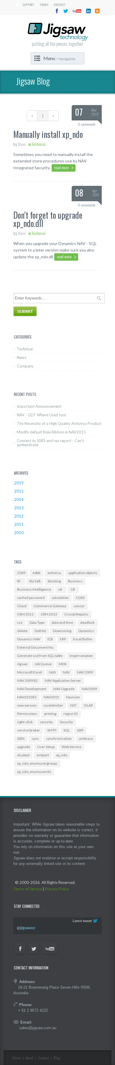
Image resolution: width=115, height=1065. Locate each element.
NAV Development (31, 689)
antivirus (54, 573)
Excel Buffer (83, 639)
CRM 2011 (25, 614)
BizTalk (35, 581)
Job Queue (43, 664)
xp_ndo (61, 755)
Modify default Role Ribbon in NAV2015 (51, 432)
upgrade (23, 747)
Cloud (22, 606)
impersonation (81, 655)
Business (75, 581)
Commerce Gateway (50, 606)
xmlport (43, 755)
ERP (63, 639)
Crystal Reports (76, 614)
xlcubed (23, 755)
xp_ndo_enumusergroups (37, 763)
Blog (57, 1057)
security (46, 722)
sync (35, 738)
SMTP (51, 730)
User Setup (46, 747)
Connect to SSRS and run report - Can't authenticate (50, 442)
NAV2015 (51, 697)
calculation (60, 597)
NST (73, 705)
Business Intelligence (34, 589)
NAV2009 (89, 689)
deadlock (87, 622)
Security (66, 722)
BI (18, 581)
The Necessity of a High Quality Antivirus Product (59, 423)
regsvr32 (70, 713)
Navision (73, 697)
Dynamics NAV (28, 639)
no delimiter (53, 705)
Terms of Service (27, 889)
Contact (59, 4)
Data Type (37, 622)
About (29, 1057)
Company (25, 366)
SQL (66, 730)
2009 (21, 573)
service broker (28, 730)
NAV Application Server (63, 680)
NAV (66, 672)
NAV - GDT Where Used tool (41, 415)
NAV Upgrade (64, 689)
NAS (52, 672)
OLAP (88, 705)
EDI (50, 639)
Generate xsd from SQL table (40, 655)
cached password (31, 597)
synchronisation (59, 738)
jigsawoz (27, 927)
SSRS (20, 738)
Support (28, 4)
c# (60, 589)
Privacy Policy (57, 889)
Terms (44, 4)
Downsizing (62, 631)
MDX (63, 664)
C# (72, 589)
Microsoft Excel (29, 672)
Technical (25, 349)
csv (19, 622)
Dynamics (86, 631)
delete (22, 631)
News (21, 357)
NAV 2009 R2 (27, 680)
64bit (36, 573)
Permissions (27, 713)
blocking (54, 581)
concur (79, 606)
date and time (62, 622)
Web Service (71, 747)
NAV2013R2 (27, 697)
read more (61, 167)
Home (16, 1057)
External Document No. (35, 647)
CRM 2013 (49, 614)
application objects (82, 573)
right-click (25, 722)
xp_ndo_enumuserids (34, 771)
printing (50, 713)
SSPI (80, 730)
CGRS (80, 597)
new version (27, 705)
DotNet (40, 631)
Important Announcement (39, 406)
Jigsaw (22, 664)
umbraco (86, 738)
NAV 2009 (85, 672)
